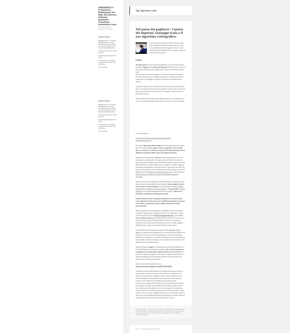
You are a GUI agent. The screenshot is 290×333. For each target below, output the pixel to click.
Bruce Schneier (178, 187)
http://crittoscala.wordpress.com (161, 172)
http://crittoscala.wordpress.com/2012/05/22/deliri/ (154, 266)
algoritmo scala (180, 309)
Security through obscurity (164, 216)
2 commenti (144, 314)
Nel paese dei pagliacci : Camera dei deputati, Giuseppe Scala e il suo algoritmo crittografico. (159, 32)
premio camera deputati (153, 313)
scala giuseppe (165, 313)
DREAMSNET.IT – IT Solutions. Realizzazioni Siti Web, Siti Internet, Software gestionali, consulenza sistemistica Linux (107, 16)
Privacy (138, 329)
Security (154, 309)
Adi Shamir (149, 189)
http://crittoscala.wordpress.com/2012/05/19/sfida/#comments (157, 174)
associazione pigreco (142, 311)
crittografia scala (170, 311)
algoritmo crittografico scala (167, 309)
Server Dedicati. (103, 67)
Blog (150, 309)
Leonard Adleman (160, 189)
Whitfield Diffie (173, 189)
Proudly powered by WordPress (151, 329)
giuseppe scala (179, 311)
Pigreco (146, 67)
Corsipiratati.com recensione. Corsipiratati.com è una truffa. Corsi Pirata (107, 62)
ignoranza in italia (141, 313)
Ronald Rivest (140, 189)
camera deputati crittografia (156, 311)
